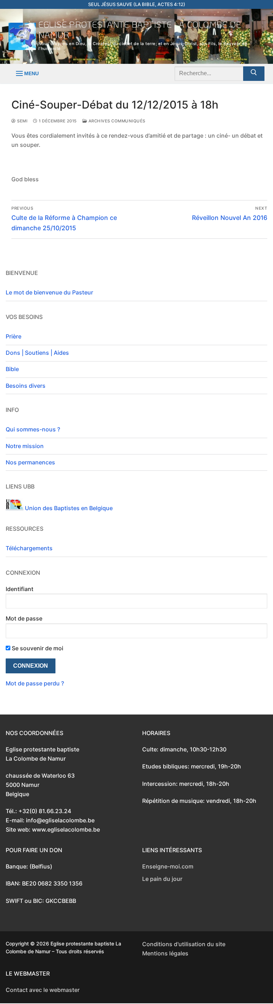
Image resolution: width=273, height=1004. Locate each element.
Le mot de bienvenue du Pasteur (49, 292)
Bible (12, 369)
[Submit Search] (253, 73)
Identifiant (19, 588)
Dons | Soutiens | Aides (37, 352)
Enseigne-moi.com (167, 866)
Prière (13, 336)
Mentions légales (165, 953)
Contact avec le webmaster (43, 989)
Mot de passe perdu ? (35, 683)
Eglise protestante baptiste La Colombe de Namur (139, 29)
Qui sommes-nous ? (33, 429)
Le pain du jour (162, 878)
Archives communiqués (116, 120)
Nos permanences (30, 462)
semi (21, 120)
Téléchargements (29, 548)
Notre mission (25, 445)
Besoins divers (26, 385)
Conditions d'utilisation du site (183, 944)
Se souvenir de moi (36, 648)
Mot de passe (24, 618)
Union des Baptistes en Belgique (68, 508)
